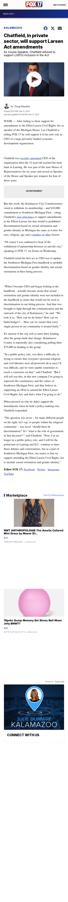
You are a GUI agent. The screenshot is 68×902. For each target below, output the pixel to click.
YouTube (9, 474)
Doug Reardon (22, 106)
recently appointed (30, 158)
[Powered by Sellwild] (59, 682)
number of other (41, 234)
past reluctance (25, 217)
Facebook (29, 469)
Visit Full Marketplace (53, 495)
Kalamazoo (13, 27)
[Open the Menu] (5, 5)
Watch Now (58, 5)
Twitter (41, 469)
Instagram (53, 469)
